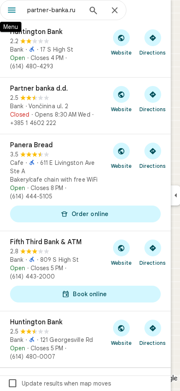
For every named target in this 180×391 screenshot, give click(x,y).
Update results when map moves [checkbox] (59, 383)
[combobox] (54, 10)
